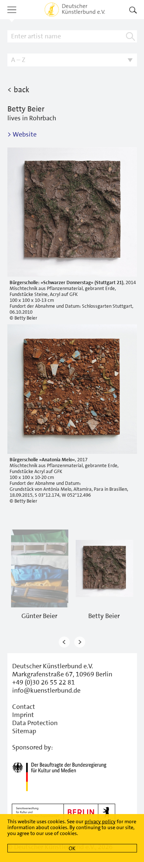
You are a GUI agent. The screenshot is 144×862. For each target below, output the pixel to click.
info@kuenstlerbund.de (46, 690)
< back (18, 90)
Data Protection (35, 722)
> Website (22, 134)
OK (72, 848)
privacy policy (100, 821)
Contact (23, 706)
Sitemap (24, 731)
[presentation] (64, 642)
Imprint (23, 714)
